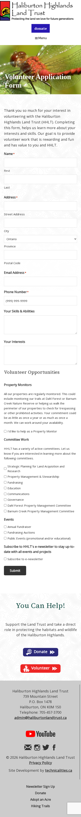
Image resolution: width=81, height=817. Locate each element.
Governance (15, 499)
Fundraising (15, 482)
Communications (18, 494)
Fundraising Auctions (21, 532)
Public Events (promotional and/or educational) (39, 538)
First (7, 171)
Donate (40, 793)
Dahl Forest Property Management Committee (39, 505)
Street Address (14, 214)
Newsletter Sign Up (40, 786)
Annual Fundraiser (19, 527)
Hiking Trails (40, 806)
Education (14, 488)
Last (7, 187)
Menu (42, 38)
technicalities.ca (58, 770)
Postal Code (12, 263)
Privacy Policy (40, 762)
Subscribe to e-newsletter (25, 559)
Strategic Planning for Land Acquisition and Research (35, 468)
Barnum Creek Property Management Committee (40, 511)
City (6, 231)
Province (10, 246)
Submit (15, 570)
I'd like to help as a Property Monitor (32, 431)
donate (40, 28)
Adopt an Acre (40, 799)
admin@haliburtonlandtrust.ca (40, 717)
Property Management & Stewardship (33, 476)
